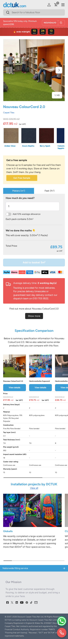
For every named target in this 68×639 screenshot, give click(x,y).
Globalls (7, 531)
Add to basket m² (34, 262)
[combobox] (34, 12)
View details (14, 387)
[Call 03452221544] (61, 632)
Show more (34, 316)
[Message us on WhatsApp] (61, 621)
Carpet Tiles (8, 112)
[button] (56, 4)
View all (34, 488)
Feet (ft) (49, 190)
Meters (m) (18, 190)
